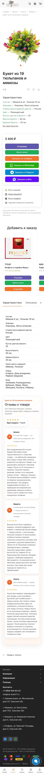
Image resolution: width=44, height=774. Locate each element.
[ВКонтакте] (5, 739)
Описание (31, 302)
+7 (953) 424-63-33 (12, 691)
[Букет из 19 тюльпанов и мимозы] (22, 45)
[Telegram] (10, 739)
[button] (20, 65)
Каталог (6, 669)
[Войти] (35, 3)
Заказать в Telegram (24, 172)
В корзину (22, 146)
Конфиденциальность (11, 764)
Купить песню (22, 152)
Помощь (7, 682)
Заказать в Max (24, 179)
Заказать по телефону (22, 158)
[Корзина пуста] (40, 3)
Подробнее (18, 289)
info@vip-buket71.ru (11, 694)
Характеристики (12, 302)
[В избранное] (28, 89)
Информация (9, 678)
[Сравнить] (33, 89)
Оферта (25, 764)
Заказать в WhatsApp (24, 165)
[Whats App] (15, 739)
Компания (7, 674)
